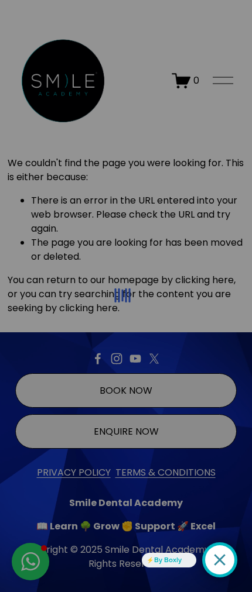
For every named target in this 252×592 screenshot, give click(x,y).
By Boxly (168, 560)
